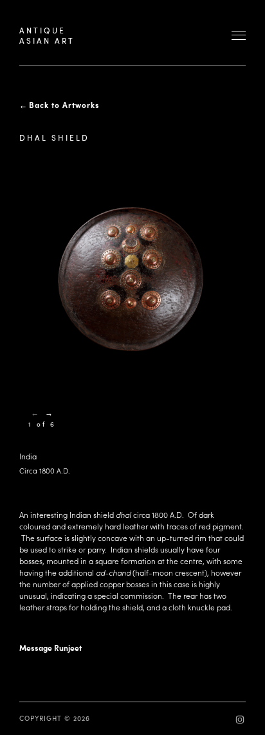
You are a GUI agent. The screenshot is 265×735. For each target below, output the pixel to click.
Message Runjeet (50, 647)
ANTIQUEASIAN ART (47, 35)
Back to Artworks (64, 105)
